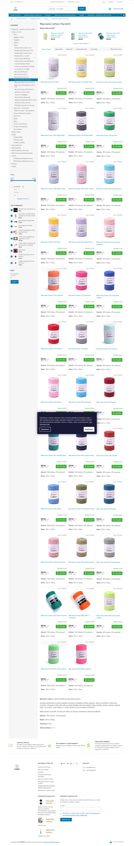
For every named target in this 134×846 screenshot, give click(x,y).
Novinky (14, 164)
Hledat (81, 9)
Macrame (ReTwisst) (21, 72)
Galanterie (17, 116)
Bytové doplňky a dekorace (20, 150)
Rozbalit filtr (22, 199)
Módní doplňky (16, 148)
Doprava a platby (73, 2)
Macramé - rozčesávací (21, 108)
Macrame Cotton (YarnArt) (23, 80)
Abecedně (94, 49)
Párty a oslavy (16, 132)
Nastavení (45, 429)
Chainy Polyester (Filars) (22, 64)
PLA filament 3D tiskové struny (23, 158)
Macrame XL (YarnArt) (22, 77)
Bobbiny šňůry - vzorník (22, 56)
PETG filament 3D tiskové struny (24, 161)
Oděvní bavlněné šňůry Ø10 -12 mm (25, 100)
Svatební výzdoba (19, 142)
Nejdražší (69, 49)
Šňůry (16, 45)
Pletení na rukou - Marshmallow (24, 110)
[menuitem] (15, 15)
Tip (16, 195)
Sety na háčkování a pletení (22, 113)
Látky (15, 121)
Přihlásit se (66, 819)
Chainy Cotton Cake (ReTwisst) (24, 61)
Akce (17, 189)
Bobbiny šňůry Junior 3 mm (23, 48)
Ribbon (16, 42)
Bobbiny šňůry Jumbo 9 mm (23, 53)
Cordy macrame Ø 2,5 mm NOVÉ (25, 66)
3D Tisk (14, 156)
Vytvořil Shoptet (118, 842)
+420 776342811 (91, 770)
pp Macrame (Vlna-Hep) (22, 92)
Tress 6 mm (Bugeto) (21, 94)
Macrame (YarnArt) (21, 74)
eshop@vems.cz (91, 767)
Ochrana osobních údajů (45, 779)
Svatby (14, 134)
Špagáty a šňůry (19, 37)
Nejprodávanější (81, 49)
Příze (15, 34)
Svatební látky (18, 137)
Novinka (18, 192)
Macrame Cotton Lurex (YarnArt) (25, 82)
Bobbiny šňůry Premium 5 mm (24, 50)
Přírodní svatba (18, 140)
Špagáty (16, 40)
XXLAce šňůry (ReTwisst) (22, 97)
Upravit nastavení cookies (51, 842)
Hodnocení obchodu (57, 2)
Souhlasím (89, 429)
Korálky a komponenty (21, 126)
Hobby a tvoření (16, 32)
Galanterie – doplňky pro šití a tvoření (23, 29)
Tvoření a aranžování (20, 124)
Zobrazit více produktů (81, 43)
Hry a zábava (18, 129)
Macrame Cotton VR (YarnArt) (24, 89)
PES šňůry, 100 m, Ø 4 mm (22, 102)
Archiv (14, 282)
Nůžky (15, 118)
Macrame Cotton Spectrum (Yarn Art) (25, 86)
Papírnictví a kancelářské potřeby (22, 153)
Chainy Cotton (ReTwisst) (22, 58)
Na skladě (19, 186)
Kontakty (40, 772)
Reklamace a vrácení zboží (46, 790)
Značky (14, 166)
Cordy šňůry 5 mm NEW (22, 69)
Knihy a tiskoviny (17, 145)
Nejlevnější (58, 49)
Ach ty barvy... (15, 273)
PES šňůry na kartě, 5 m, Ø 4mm (24, 105)
